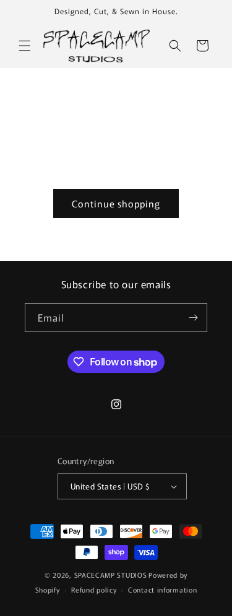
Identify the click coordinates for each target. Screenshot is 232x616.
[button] (24, 45)
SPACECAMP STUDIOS (110, 575)
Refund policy (93, 589)
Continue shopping (116, 203)
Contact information (162, 589)
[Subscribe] (193, 317)
